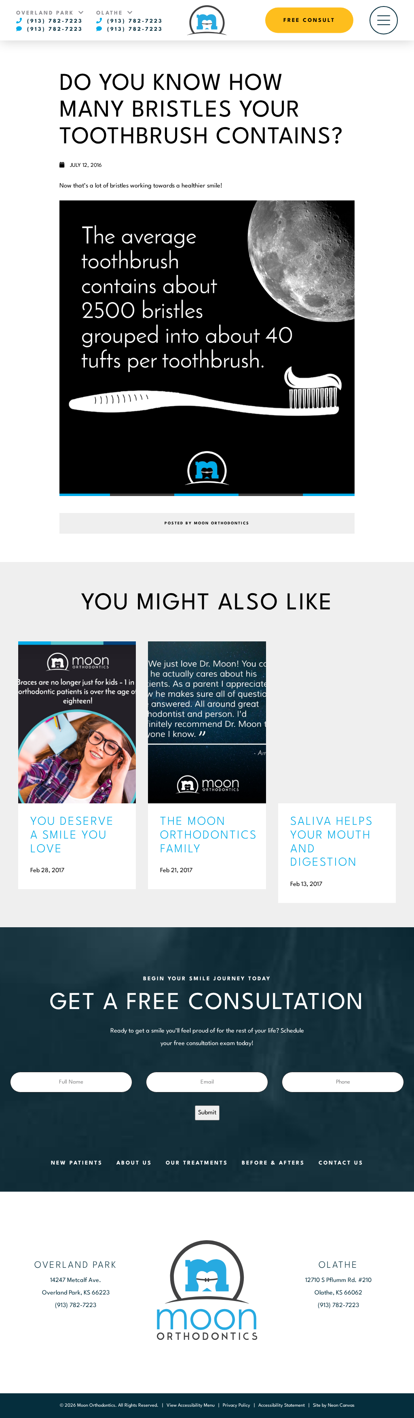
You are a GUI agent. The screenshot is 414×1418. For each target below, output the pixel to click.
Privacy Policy (236, 1405)
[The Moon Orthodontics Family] (207, 722)
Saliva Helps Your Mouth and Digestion (331, 842)
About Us (134, 1163)
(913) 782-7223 (53, 21)
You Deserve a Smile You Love (72, 835)
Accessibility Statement (281, 1405)
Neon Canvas (341, 1405)
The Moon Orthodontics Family (206, 835)
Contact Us (341, 1163)
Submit (207, 1113)
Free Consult (309, 20)
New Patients (77, 1163)
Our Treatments (197, 1163)
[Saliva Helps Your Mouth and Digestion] (337, 722)
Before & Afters (273, 1163)
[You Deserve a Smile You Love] (77, 722)
